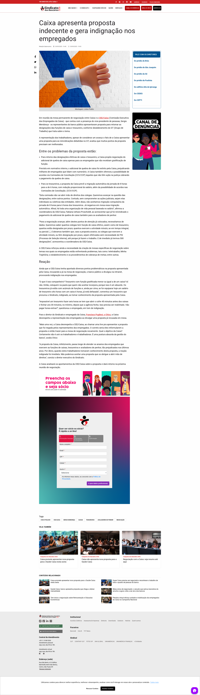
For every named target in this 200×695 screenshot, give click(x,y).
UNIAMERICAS (109, 641)
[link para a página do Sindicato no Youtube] (131, 2)
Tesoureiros (90, 520)
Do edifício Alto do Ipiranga (145, 87)
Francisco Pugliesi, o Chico (98, 314)
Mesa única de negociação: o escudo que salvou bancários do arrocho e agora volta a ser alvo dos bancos (135, 590)
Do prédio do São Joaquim (145, 67)
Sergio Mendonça (69, 520)
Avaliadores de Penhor (105, 520)
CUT (71, 641)
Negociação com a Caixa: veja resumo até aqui (140, 560)
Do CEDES (138, 93)
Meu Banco (72, 8)
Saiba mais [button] (154, 682)
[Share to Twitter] (35, 62)
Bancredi (73, 631)
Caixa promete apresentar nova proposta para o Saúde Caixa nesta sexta (57, 560)
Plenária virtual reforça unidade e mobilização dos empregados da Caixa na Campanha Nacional (136, 599)
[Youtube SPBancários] (54, 621)
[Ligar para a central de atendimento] (40, 653)
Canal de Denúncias (132, 8)
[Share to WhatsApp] (35, 67)
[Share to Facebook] (35, 57)
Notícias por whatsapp (50, 626)
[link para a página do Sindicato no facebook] (116, 2)
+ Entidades (138, 641)
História (127, 621)
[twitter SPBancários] (40, 621)
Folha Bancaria (155, 2)
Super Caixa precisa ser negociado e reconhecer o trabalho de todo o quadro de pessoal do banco (135, 581)
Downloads (112, 621)
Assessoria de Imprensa (91, 621)
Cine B (80, 631)
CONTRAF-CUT (79, 641)
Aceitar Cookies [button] (107, 688)
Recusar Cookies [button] (92, 688)
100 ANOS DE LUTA (48, 2)
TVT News (87, 631)
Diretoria (104, 621)
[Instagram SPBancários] (51, 621)
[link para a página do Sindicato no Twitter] (119, 2)
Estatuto (120, 621)
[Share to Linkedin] (35, 72)
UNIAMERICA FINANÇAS (124, 641)
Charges (144, 2)
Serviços (119, 8)
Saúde (111, 8)
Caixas (80, 520)
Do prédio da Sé (140, 74)
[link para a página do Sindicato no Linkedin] (127, 2)
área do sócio (146, 8)
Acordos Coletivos (76, 621)
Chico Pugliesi (45, 520)
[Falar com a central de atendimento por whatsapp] (44, 653)
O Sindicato (84, 8)
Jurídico (136, 2)
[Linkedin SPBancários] (47, 621)
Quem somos (136, 621)
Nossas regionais (45, 669)
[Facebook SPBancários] (44, 621)
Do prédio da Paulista (143, 80)
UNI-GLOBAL (99, 641)
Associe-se (157, 8)
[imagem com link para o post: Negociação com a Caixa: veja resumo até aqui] (141, 543)
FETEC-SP (89, 641)
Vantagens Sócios (99, 8)
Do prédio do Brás (141, 61)
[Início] (53, 8)
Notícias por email (49, 631)
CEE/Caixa (104, 118)
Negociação (120, 520)
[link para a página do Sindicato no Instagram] (123, 2)
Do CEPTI (138, 100)
